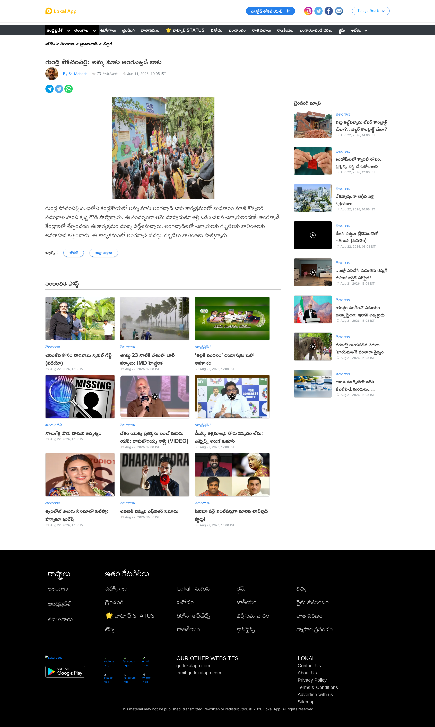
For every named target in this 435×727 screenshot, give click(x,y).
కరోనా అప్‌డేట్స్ (193, 615)
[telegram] (50, 91)
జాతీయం (247, 602)
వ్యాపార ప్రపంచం (315, 629)
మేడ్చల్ (107, 43)
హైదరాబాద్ (89, 43)
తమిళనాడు (60, 619)
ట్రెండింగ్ (114, 602)
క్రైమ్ (241, 588)
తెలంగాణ (81, 30)
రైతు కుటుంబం (313, 602)
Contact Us (309, 665)
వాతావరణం (310, 615)
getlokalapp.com (193, 665)
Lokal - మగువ (193, 588)
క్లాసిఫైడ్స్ (246, 629)
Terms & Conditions (318, 687)
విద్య (301, 588)
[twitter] (59, 91)
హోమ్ (50, 43)
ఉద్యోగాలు (116, 588)
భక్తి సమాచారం (253, 615)
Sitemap (306, 701)
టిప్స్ (110, 629)
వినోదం (185, 602)
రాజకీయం (188, 629)
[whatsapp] (69, 91)
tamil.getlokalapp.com (198, 672)
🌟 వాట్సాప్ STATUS (129, 615)
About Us (307, 672)
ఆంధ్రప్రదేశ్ (55, 30)
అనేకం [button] (356, 30)
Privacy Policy (312, 680)
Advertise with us (315, 694)
